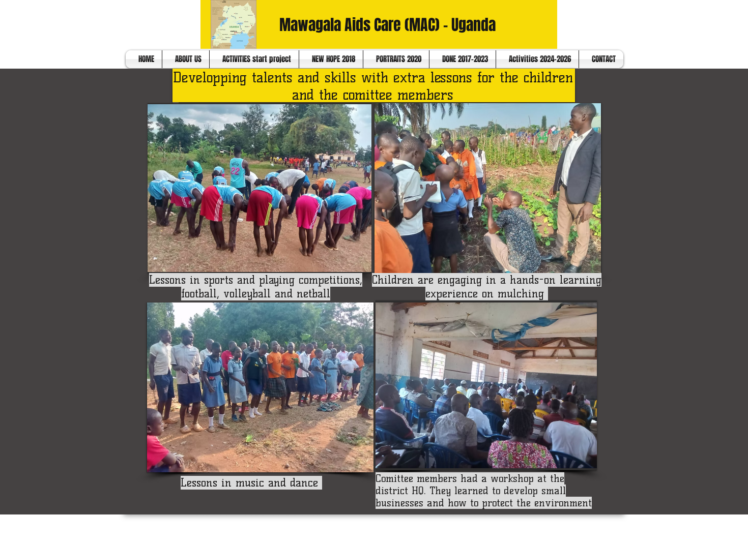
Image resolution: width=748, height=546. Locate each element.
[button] (259, 188)
